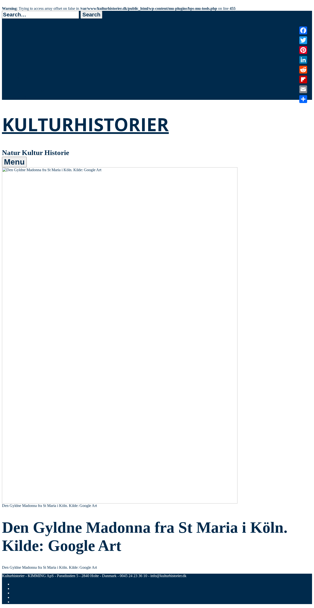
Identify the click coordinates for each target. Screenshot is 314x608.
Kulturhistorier (85, 124)
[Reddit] (303, 70)
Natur (19, 65)
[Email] (303, 89)
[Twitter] (303, 40)
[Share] (303, 99)
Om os (19, 96)
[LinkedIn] (303, 60)
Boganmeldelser (30, 90)
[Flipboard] (303, 79)
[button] (91, 15)
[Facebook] (303, 30)
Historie (21, 77)
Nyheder (22, 84)
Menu (14, 161)
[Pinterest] (303, 50)
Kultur (19, 71)
